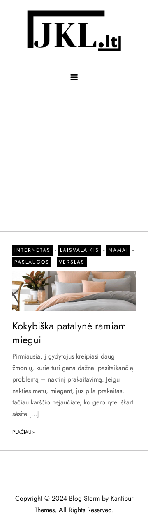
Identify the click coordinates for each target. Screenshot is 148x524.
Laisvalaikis (79, 250)
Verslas (72, 262)
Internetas (32, 250)
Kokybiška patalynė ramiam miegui (69, 333)
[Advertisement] (74, 156)
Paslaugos (31, 262)
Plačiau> (23, 432)
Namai (118, 250)
